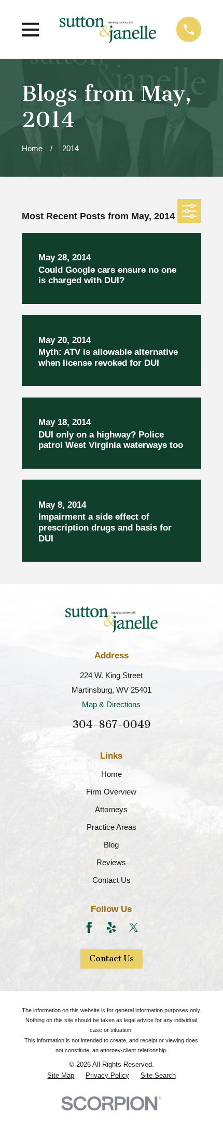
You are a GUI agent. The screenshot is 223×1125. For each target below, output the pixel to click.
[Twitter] (134, 927)
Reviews (111, 862)
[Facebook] (89, 927)
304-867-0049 (111, 724)
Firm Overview (111, 791)
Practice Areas (111, 827)
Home (111, 774)
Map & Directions (111, 704)
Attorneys (111, 809)
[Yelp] (111, 927)
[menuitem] (60, 1075)
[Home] (108, 29)
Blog (111, 844)
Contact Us (111, 880)
